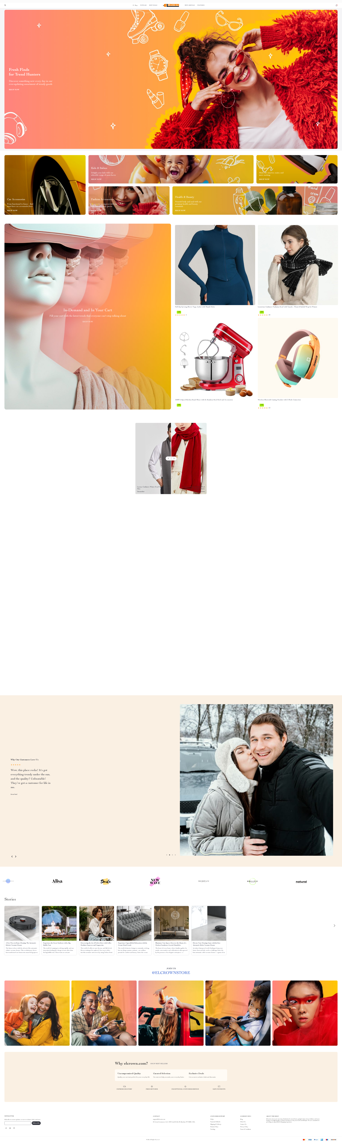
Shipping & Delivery (215, 1124)
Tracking (212, 1129)
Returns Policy (214, 1127)
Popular (143, 5)
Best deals (153, 5)
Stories (10, 900)
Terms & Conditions (245, 1129)
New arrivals (190, 5)
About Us (243, 1122)
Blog (241, 1119)
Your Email (9, 1123)
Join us (171, 969)
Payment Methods (215, 1122)
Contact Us (243, 1124)
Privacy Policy (244, 1127)
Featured (201, 5)
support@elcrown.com (159, 1119)
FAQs (212, 1119)
